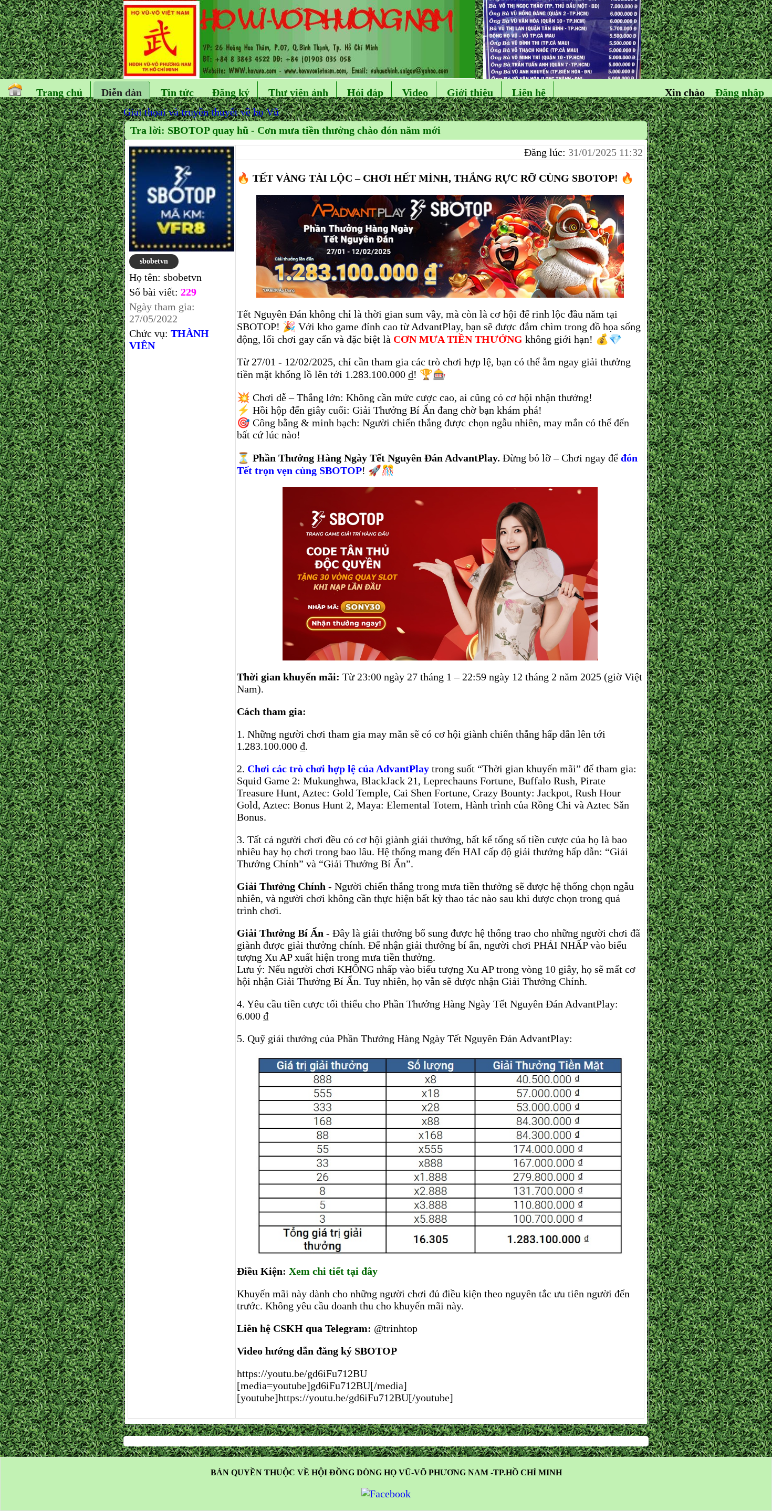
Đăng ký (230, 92)
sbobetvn (154, 261)
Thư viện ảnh (298, 92)
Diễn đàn (121, 92)
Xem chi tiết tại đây (333, 1271)
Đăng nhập (739, 92)
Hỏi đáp (365, 92)
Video (415, 92)
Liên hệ (529, 92)
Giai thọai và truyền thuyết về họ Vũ (201, 112)
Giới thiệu (470, 92)
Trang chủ (59, 92)
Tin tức (177, 92)
